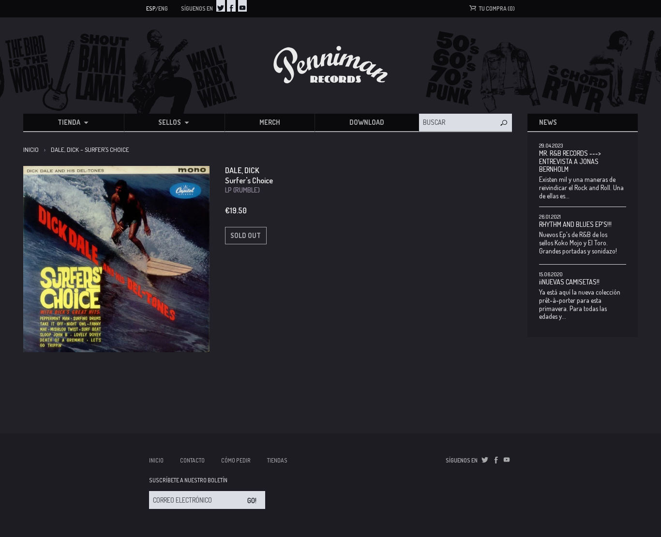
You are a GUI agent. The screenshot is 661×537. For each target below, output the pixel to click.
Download (366, 122)
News (548, 122)
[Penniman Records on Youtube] (242, 6)
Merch (269, 122)
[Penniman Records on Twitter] (220, 6)
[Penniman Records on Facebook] (231, 6)
